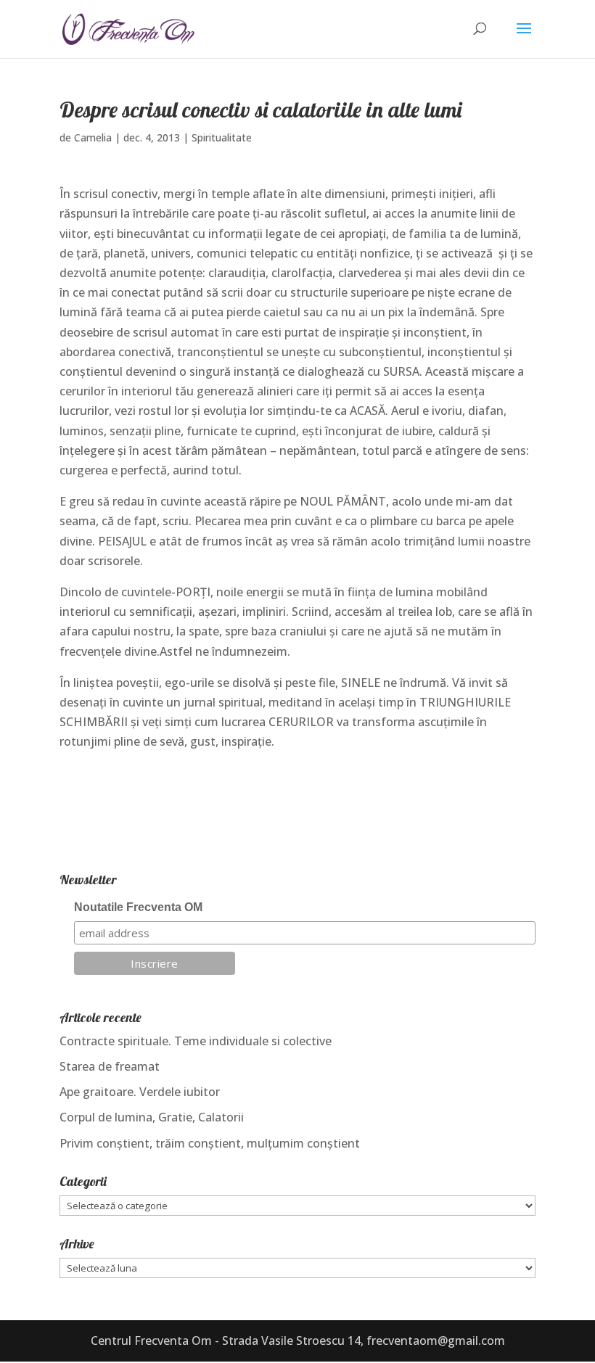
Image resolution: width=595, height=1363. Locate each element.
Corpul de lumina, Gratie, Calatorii (152, 1117)
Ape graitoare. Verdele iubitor (140, 1092)
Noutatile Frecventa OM (138, 907)
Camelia (93, 137)
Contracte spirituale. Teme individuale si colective (196, 1041)
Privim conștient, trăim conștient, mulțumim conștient (210, 1143)
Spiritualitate (222, 137)
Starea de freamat (110, 1066)
